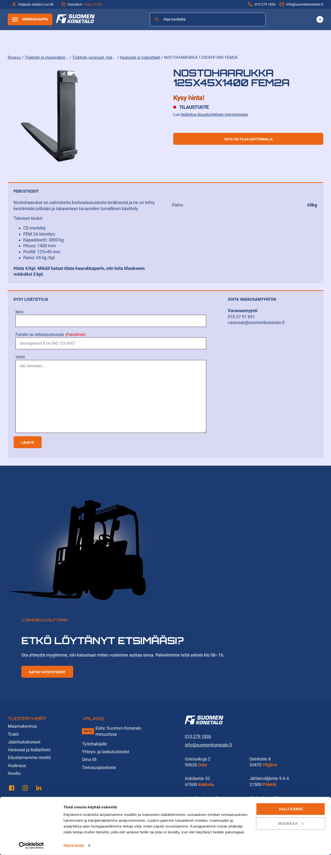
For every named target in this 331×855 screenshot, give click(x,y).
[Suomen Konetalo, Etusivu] (75, 21)
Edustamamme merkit (29, 757)
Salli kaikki (291, 809)
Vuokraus (17, 765)
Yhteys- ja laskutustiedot (105, 751)
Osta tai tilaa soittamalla (248, 139)
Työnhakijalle (94, 743)
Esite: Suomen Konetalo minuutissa (118, 731)
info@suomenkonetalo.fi (304, 4)
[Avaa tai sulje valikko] (319, 19)
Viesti (20, 357)
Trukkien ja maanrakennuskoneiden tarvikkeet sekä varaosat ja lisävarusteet (46, 57)
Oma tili (89, 759)
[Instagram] (25, 789)
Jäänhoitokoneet (24, 741)
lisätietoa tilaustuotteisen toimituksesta (214, 114)
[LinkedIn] (39, 789)
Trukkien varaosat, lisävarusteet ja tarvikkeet (94, 57)
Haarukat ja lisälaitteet (140, 57)
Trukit (13, 734)
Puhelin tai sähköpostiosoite (51, 334)
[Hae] (157, 19)
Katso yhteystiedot (47, 672)
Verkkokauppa (35, 19)
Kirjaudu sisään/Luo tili (35, 4)
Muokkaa (288, 823)
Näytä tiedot (73, 845)
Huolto (14, 773)
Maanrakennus (22, 726)
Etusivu (14, 57)
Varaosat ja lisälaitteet (29, 749)
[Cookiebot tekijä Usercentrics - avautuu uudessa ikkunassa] (31, 845)
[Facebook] (12, 789)
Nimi (20, 312)
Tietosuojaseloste (99, 767)
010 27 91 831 (241, 316)
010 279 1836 (265, 4)
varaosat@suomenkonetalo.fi (256, 322)
